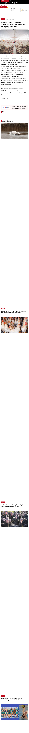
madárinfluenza (11, 117)
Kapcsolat (12, 0)
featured (3, 117)
